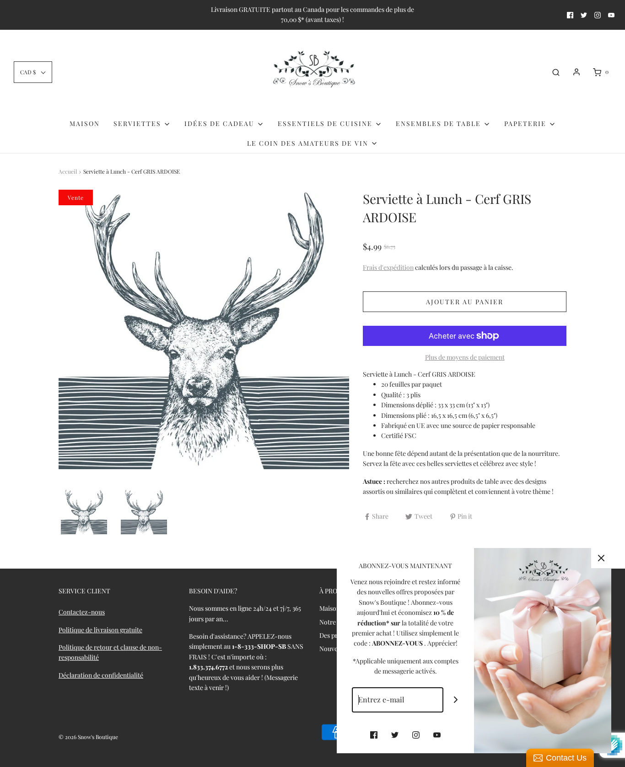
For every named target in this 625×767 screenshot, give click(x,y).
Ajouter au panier (464, 301)
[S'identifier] (576, 72)
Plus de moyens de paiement (465, 357)
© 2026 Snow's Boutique (88, 736)
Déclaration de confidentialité (101, 675)
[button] (33, 72)
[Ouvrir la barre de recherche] (556, 72)
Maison (85, 123)
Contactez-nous (82, 612)
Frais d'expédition (388, 267)
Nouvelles (333, 648)
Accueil (68, 171)
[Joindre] (456, 699)
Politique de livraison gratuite (100, 629)
